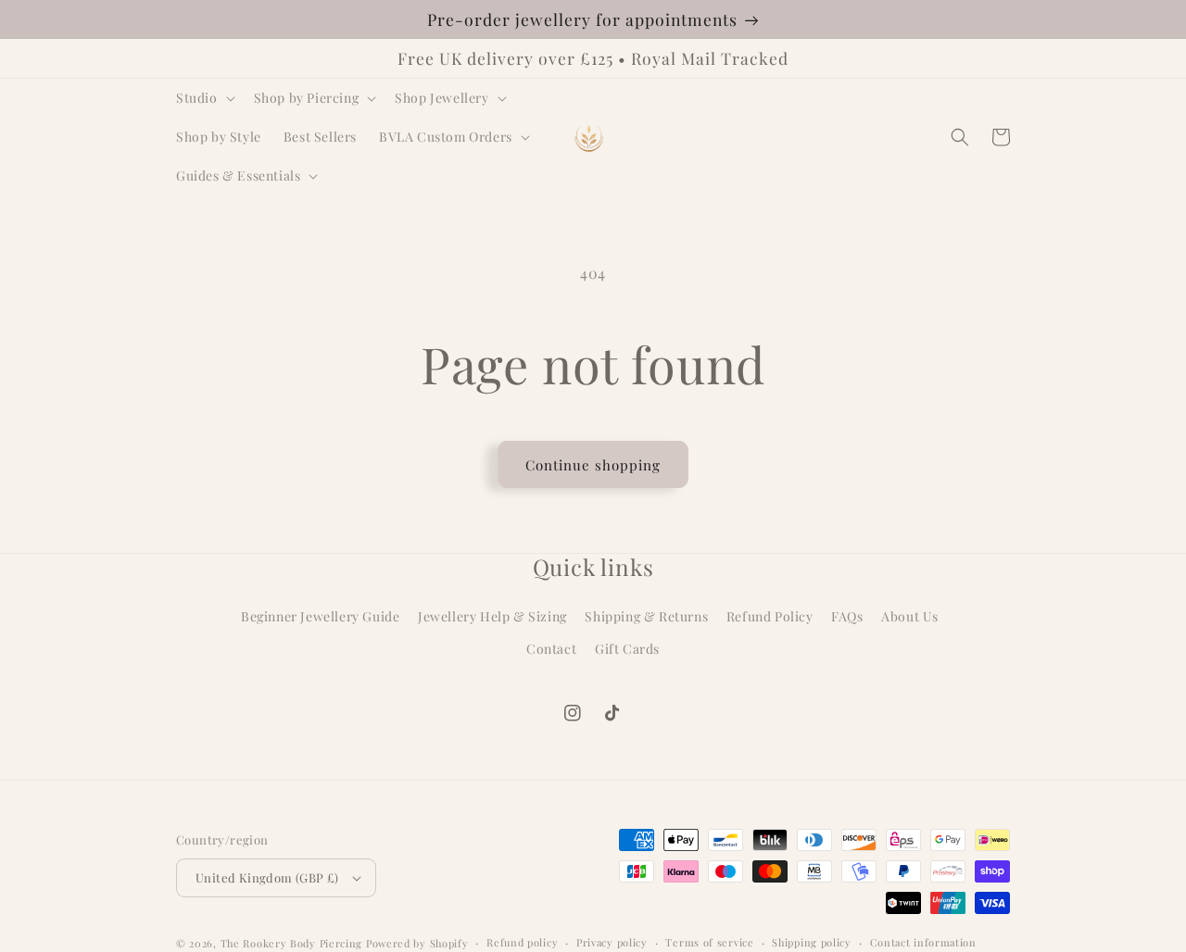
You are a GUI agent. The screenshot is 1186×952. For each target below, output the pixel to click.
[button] (204, 98)
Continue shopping (593, 465)
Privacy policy (612, 942)
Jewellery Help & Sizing (492, 616)
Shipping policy (812, 942)
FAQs (847, 616)
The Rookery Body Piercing (292, 943)
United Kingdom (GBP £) (267, 877)
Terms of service (709, 942)
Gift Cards (627, 649)
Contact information (923, 942)
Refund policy (522, 942)
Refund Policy (770, 616)
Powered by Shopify (417, 943)
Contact (551, 649)
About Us (910, 616)
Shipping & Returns (646, 616)
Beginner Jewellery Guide (320, 616)
